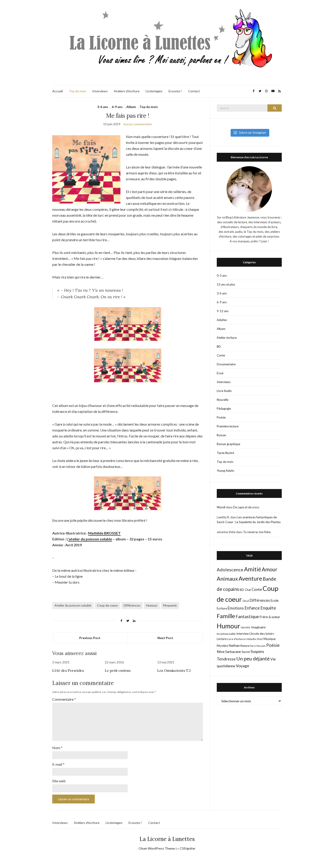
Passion (261, 645)
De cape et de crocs (246, 507)
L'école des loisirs (261, 633)
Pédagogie (224, 408)
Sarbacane (233, 652)
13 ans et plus (226, 284)
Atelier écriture (227, 337)
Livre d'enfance (236, 638)
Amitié (252, 569)
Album (131, 107)
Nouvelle (222, 399)
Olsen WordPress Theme (157, 848)
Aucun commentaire (137, 124)
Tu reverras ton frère (257, 532)
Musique (270, 639)
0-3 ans (222, 275)
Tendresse (226, 659)
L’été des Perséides (68, 670)
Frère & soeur (270, 617)
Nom (57, 747)
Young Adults (225, 470)
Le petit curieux (118, 670)
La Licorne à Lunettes (167, 839)
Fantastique (247, 616)
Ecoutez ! (175, 91)
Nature (244, 645)
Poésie (221, 417)
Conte (221, 355)
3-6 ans (102, 107)
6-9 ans (117, 107)
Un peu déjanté (253, 658)
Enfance (252, 607)
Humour (151, 605)
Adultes (222, 320)
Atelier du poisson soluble (73, 605)
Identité (245, 627)
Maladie (251, 638)
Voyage (242, 665)
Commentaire (64, 699)
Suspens (257, 651)
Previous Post (89, 638)
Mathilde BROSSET (104, 533)
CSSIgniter (187, 848)
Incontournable (226, 633)
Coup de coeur (107, 605)
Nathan (234, 645)
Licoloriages (154, 91)
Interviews (100, 91)
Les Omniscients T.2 (174, 670)
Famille (226, 615)
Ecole (275, 600)
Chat (248, 590)
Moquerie (170, 605)
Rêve (220, 652)
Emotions (236, 608)
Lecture (222, 639)
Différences (132, 605)
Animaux (227, 578)
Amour (269, 569)
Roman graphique (228, 444)
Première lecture (228, 426)
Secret (246, 652)
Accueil (57, 91)
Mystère (222, 645)
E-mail (58, 764)
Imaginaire (258, 627)
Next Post (165, 638)
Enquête (268, 607)
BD (219, 346)
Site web (59, 781)
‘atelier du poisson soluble (90, 539)
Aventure (250, 578)
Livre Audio (224, 391)
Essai (220, 373)
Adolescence (230, 569)
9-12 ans (223, 311)
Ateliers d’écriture (127, 91)
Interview (242, 633)
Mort (260, 638)
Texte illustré (225, 453)
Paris (253, 645)
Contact (194, 91)
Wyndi (221, 507)
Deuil (246, 600)
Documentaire (226, 364)
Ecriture (222, 608)
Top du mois (77, 91)
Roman (221, 435)
